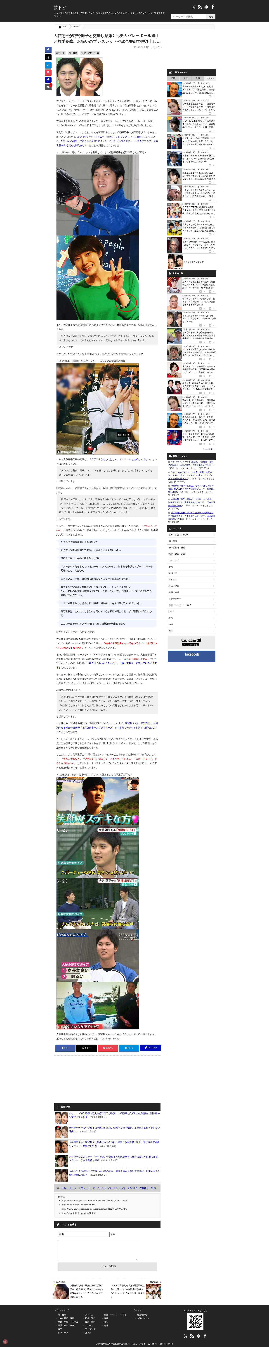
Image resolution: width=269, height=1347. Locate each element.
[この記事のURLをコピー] (48, 80)
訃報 (171, 624)
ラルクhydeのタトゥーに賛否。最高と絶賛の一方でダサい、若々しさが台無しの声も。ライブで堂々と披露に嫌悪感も (191, 475)
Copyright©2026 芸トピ (134, 1344)
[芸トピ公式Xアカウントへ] (185, 1336)
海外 (171, 631)
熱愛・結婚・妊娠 (90, 53)
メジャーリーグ (86, 1188)
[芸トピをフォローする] (193, 7)
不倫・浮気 (174, 586)
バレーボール (69, 1188)
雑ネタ (172, 611)
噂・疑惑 (73, 53)
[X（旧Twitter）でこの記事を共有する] (48, 57)
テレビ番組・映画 (177, 547)
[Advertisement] (80, 1079)
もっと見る (209, 449)
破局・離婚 (174, 592)
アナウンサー (175, 599)
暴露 (171, 618)
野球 (153, 1188)
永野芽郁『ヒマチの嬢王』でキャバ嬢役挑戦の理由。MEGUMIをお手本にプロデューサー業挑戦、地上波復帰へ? (191, 489)
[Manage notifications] (5, 1341)
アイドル (173, 579)
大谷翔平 (132, 1188)
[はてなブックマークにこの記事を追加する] (48, 65)
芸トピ (60, 7)
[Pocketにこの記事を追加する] (48, 72)
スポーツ (76, 26)
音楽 (171, 567)
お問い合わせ (143, 1318)
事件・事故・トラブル (179, 535)
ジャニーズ (174, 560)
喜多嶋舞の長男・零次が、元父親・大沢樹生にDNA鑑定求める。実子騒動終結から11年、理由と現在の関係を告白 (191, 502)
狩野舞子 (144, 1188)
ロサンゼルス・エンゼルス (111, 1188)
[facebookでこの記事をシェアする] (48, 49)
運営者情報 (142, 1315)
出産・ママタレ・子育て (180, 605)
